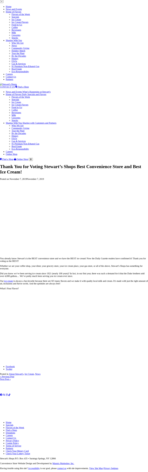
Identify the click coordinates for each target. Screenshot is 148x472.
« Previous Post (7, 376)
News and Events (14, 9)
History (15, 58)
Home (8, 6)
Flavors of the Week (21, 14)
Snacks (15, 38)
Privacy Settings (110, 468)
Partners (9, 79)
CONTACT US (7, 87)
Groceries (16, 35)
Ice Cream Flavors (20, 22)
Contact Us (11, 77)
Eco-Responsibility (20, 71)
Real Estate (17, 69)
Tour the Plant (18, 53)
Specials (15, 17)
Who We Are (18, 43)
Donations (10, 433)
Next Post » (5, 379)
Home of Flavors (13, 12)
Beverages (16, 30)
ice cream (8, 281)
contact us (61, 468)
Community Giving (20, 48)
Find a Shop (23, 87)
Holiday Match (18, 51)
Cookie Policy (12, 443)
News (14, 45)
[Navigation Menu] (31, 159)
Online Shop (11, 154)
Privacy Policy (12, 440)
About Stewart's (16, 374)
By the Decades (19, 56)
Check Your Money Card (17, 451)
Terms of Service (13, 446)
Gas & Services (19, 64)
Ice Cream (16, 19)
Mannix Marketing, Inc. (63, 463)
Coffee (15, 27)
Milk (14, 32)
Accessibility (34, 468)
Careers (9, 74)
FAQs (14, 61)
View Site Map (96, 468)
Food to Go (17, 25)
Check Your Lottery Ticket (18, 453)
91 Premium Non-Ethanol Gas (25, 66)
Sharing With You (14, 40)
